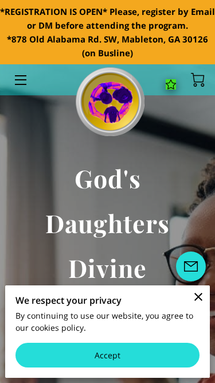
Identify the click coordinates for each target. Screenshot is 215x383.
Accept (108, 355)
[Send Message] (191, 266)
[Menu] (19, 80)
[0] (198, 80)
